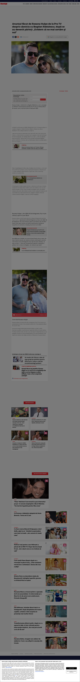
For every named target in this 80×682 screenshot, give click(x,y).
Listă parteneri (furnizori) (39, 671)
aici (15, 675)
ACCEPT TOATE (71, 668)
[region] (40, 671)
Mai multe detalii (9, 667)
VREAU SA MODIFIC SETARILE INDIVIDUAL (71, 671)
